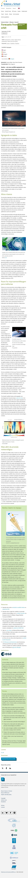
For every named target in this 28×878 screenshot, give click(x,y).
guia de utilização (17, 647)
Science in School (4, 22)
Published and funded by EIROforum (8, 872)
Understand (24, 11)
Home (2, 11)
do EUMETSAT (18, 628)
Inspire (19, 11)
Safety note (4, 800)
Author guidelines (5, 17)
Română (4, 56)
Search (14, 8)
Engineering (4, 41)
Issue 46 (16, 22)
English (4, 50)
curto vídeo (8, 630)
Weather (17, 43)
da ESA (5, 609)
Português (5, 54)
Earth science (18, 39)
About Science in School (6, 791)
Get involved (16, 14)
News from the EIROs (12, 41)
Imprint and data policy (6, 794)
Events (6, 14)
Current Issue (8, 11)
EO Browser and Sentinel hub (10, 642)
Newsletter (8, 8)
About (10, 14)
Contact (3, 8)
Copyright (3, 798)
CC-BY (2, 752)
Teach (2, 14)
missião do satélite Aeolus (19, 607)
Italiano (4, 52)
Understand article (21, 25)
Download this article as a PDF (8, 759)
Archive (2, 805)
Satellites (12, 43)
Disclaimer (3, 802)
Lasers (8, 43)
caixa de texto (19, 398)
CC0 (6, 257)
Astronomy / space (9, 39)
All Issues (14, 11)
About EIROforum (5, 793)
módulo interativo (21, 613)
